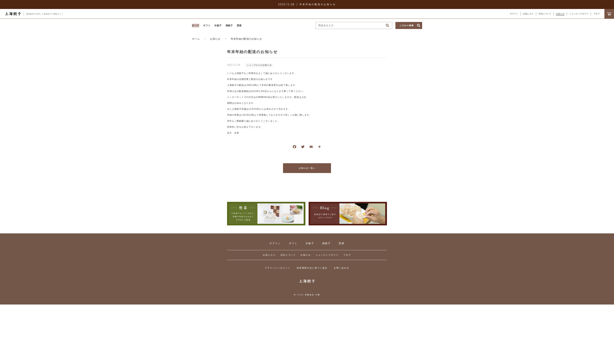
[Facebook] (294, 147)
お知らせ (306, 255)
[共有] (319, 147)
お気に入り (269, 255)
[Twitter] (302, 147)
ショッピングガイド (327, 255)
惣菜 (342, 243)
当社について (288, 255)
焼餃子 (326, 243)
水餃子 (310, 243)
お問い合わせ (341, 268)
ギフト (293, 243)
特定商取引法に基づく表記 (312, 268)
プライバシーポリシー (277, 268)
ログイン (514, 13)
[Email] (311, 147)
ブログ (347, 255)
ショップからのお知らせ (259, 65)
